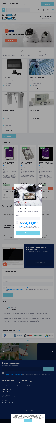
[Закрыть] (40, 186)
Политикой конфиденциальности (33, 417)
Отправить (28, 232)
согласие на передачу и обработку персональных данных (28, 222)
